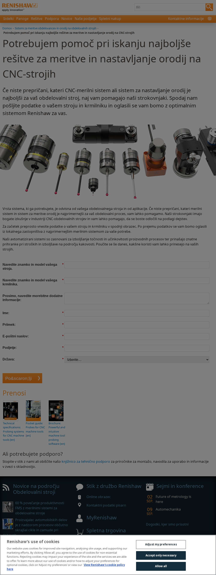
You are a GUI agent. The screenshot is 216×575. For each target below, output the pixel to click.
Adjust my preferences (161, 544)
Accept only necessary (161, 555)
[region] (108, 555)
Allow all (161, 566)
